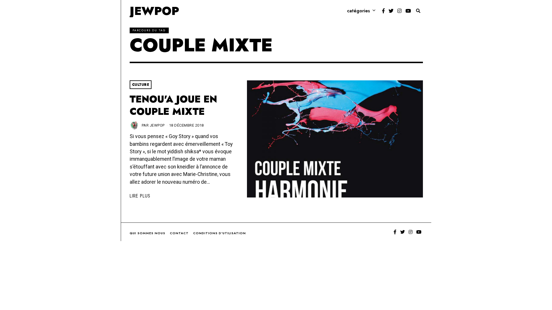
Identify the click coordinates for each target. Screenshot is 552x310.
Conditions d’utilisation (219, 233)
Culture (141, 84)
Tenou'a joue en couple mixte (173, 105)
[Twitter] (391, 10)
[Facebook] (383, 10)
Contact (179, 233)
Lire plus (140, 196)
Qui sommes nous (147, 233)
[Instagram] (399, 10)
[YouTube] (408, 10)
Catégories (358, 10)
